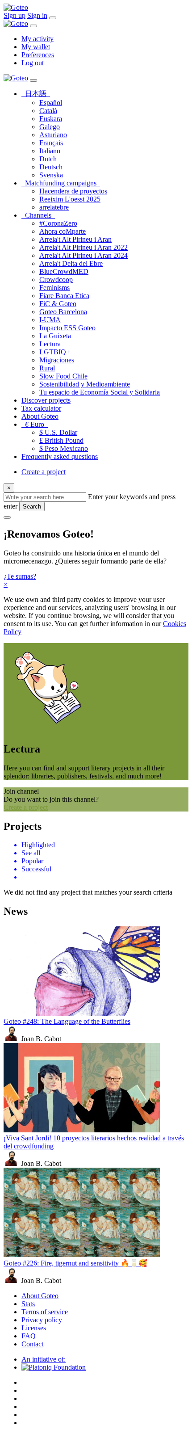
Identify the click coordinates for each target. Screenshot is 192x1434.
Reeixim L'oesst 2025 (69, 199)
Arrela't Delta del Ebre (71, 263)
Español (50, 102)
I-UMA (50, 320)
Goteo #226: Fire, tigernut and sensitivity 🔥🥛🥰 (75, 1263)
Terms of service (44, 1312)
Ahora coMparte (62, 231)
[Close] (33, 26)
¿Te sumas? (20, 576)
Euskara (50, 118)
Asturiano (53, 135)
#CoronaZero (58, 223)
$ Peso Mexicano (63, 448)
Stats (28, 1304)
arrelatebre (54, 207)
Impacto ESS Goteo (67, 328)
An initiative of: (43, 1359)
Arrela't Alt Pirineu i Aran (75, 239)
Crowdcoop (56, 279)
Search (32, 506)
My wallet (35, 46)
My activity (37, 38)
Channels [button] (40, 215)
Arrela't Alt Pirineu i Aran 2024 (83, 255)
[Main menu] (52, 18)
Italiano (49, 151)
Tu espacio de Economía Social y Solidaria (99, 392)
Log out (32, 63)
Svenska (51, 175)
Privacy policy (41, 1320)
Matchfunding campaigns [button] (62, 183)
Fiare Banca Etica (64, 295)
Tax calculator (41, 408)
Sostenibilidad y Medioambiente (84, 384)
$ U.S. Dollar (58, 432)
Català (48, 110)
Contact (32, 1344)
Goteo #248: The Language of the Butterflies (67, 1021)
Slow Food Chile (63, 376)
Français (51, 143)
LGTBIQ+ (54, 352)
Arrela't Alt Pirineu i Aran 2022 (83, 247)
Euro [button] (36, 424)
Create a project (43, 471)
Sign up (14, 15)
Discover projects (46, 400)
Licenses (33, 1328)
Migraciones (56, 360)
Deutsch (51, 167)
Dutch (48, 159)
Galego (49, 126)
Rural (47, 368)
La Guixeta (55, 336)
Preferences (37, 55)
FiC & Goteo (57, 303)
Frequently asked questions (59, 456)
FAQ (28, 1336)
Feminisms (54, 287)
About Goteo (39, 416)
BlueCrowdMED (63, 271)
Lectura (50, 344)
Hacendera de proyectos (73, 191)
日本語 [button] (37, 93)
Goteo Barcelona (63, 311)
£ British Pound (61, 440)
